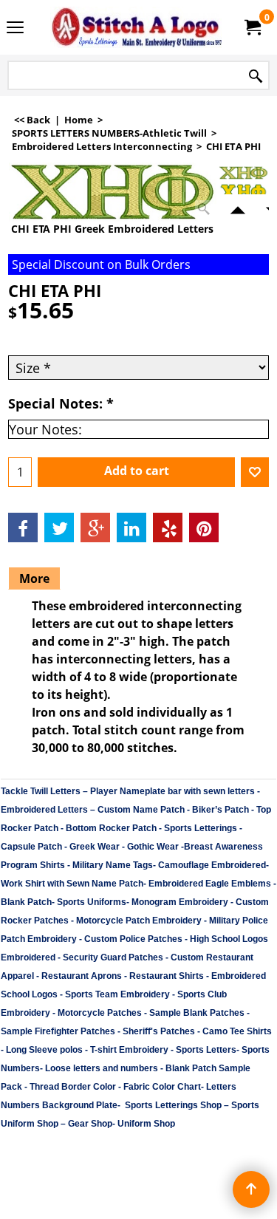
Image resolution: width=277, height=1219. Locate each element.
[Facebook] (23, 527)
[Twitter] (59, 527)
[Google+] (95, 527)
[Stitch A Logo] (136, 27)
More (34, 578)
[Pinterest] (204, 527)
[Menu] (15, 28)
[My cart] (252, 27)
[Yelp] (167, 527)
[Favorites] (255, 472)
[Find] (255, 76)
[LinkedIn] (131, 527)
